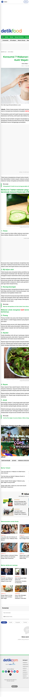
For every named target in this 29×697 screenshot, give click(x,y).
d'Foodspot (13, 40)
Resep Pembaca (19, 37)
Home (6, 37)
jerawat (14, 460)
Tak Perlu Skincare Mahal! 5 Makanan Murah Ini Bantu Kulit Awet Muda (13, 477)
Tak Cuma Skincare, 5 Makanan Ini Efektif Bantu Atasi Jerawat (13, 472)
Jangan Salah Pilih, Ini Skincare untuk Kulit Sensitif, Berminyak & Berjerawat (13, 486)
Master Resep (21, 40)
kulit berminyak (6, 460)
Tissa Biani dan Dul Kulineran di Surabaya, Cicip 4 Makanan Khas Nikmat (9, 538)
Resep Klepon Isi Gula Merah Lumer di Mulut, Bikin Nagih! (6, 597)
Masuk (26, 1)
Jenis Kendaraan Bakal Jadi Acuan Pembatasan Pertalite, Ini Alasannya (20, 580)
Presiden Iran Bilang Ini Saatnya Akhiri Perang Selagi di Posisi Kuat (7, 579)
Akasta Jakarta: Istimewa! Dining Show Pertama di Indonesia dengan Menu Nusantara (9, 557)
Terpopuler (5, 40)
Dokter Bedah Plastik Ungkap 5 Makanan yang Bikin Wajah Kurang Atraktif (13, 481)
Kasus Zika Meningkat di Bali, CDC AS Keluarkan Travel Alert (20, 597)
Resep (11, 37)
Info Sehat (10, 51)
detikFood (3, 51)
